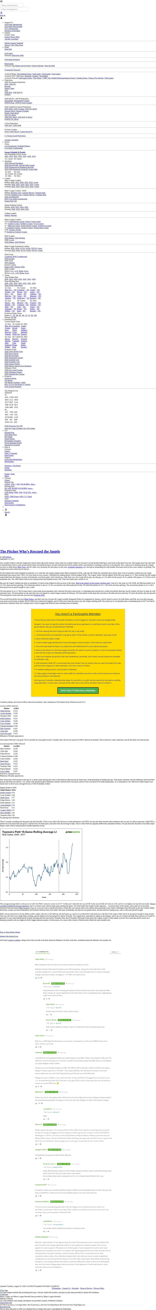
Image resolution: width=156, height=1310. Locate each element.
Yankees (8, 298)
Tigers (19, 294)
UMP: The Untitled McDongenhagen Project (59, 78)
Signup (7, 45)
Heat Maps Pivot (11, 435)
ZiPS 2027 (8, 125)
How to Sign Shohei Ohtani (10, 932)
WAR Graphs (9, 259)
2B (17, 315)
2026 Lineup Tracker (12, 364)
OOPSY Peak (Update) (23, 103)
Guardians (21, 290)
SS (20, 315)
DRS (16, 492)
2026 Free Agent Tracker (14, 370)
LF (26, 315)
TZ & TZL (27, 492)
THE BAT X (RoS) (25, 117)
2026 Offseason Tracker (13, 372)
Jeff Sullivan (6, 557)
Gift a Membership (11, 29)
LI (25, 497)
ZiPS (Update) (19, 109)
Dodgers (33, 305)
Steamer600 (9, 101)
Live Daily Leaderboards (14, 148)
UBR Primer (14, 497)
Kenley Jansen (5, 793)
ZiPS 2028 (17, 125)
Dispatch (28, 76)
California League (13, 228)
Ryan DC (58, 1007)
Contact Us (66, 1288)
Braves (7, 303)
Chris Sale (4, 731)
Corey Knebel (5, 723)
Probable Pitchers (23, 146)
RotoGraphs (9, 64)
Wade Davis (4, 798)
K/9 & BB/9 (22, 488)
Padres (32, 309)
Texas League (39, 224)
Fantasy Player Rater (12, 37)
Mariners (33, 296)
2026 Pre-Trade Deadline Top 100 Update (20, 428)
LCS (22, 248)
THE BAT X (17, 92)
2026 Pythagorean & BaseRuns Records (19, 167)
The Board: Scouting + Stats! (15, 382)
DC (15, 290)
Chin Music (37, 78)
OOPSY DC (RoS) (12, 119)
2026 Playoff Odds (11, 165)
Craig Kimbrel (5, 805)
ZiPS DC (12, 84)
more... (33, 484)
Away (26, 271)
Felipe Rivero (5, 711)
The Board (8, 380)
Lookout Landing (13, 940)
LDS (28, 248)
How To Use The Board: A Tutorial (17, 385)
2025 (6, 156)
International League (17, 222)
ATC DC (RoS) (10, 115)
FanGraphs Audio (25, 78)
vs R (16, 271)
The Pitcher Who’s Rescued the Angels (30, 551)
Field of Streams (38, 66)
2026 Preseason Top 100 (13, 426)
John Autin (56, 987)
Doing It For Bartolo (96, 78)
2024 (11, 156)
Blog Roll (8, 49)
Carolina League (27, 228)
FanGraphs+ (56, 74)
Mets (6, 307)
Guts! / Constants (11, 453)
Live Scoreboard (11, 146)
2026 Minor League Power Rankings (18, 366)
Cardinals (20, 305)
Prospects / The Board (13, 466)
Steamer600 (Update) (21, 101)
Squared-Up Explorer (12, 445)
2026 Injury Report (11, 354)
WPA (22, 497)
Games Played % (26, 132)
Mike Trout (21, 567)
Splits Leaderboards (12, 197)
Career (36, 182)
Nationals (8, 309)
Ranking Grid (16, 193)
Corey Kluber (5, 721)
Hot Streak (8, 437)
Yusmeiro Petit (39, 595)
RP (15, 317)
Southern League (26, 224)
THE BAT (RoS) (11, 117)
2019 (34, 156)
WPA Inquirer (10, 263)
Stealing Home (82, 78)
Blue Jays (8, 290)
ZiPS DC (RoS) (31, 109)
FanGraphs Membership (13, 25)
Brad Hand (4, 761)
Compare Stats (40, 193)
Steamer (7, 86)
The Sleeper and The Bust (21, 66)
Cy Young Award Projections (15, 136)
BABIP (14, 488)
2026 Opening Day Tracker (14, 374)
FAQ (12, 45)
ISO (18, 484)
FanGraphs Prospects (12, 60)
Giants (32, 307)
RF (32, 315)
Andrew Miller (5, 810)
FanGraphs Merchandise (13, 27)
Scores (7, 468)
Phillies (7, 311)
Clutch (29, 497)
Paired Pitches (10, 439)
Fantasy (35, 76)
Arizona (12, 230)
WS (17, 248)
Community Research (12, 70)
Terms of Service (86, 1288)
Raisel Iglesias (5, 718)
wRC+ (13, 484)
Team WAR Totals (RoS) (14, 285)
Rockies (33, 311)
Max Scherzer (5, 728)
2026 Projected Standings (14, 163)
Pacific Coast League (33, 222)
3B (23, 315)
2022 (20, 156)
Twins (19, 296)
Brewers (20, 303)
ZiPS (6, 84)
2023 (15, 156)
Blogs (7, 476)
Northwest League (44, 226)
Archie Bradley (5, 713)
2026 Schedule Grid (12, 360)
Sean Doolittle (5, 813)
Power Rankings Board (13, 443)
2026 (12, 182)
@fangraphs (56, 1288)
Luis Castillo (4, 771)
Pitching (14, 215)
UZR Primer (9, 492)
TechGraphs (46, 74)
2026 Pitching (20, 238)
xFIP (9, 488)
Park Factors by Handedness (15, 505)
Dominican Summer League (17, 232)
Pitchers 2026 (19, 267)
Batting (7, 215)
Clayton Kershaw (6, 726)
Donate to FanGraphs (12, 31)
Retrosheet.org (5, 1307)
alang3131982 (57, 1167)
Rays (7, 294)
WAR (7, 497)
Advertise (75, 1288)
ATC (6, 90)
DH (35, 315)
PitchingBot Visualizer (13, 441)
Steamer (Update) (22, 111)
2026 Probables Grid (12, 362)
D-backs (33, 303)
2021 (24, 156)
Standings (8, 470)
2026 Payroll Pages (12, 356)
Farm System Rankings (13, 387)
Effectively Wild (18, 55)
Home (21, 271)
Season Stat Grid (11, 201)
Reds (19, 311)
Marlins (7, 305)
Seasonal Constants (12, 501)
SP (12, 317)
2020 (29, 156)
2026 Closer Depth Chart (14, 352)
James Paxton (5, 764)
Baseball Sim (9, 433)
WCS (34, 248)
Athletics (33, 294)
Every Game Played (12, 132)
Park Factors (9, 455)
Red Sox (8, 296)
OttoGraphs (109, 78)
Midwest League (14, 226)
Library (7, 451)
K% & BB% (25, 484)
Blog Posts (19, 45)
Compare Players (28, 193)
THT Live (20, 76)
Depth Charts (9, 88)
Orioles (7, 292)
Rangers (33, 298)
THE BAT (8, 92)
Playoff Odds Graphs (26, 165)
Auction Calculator (11, 39)
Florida (18, 230)
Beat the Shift (50, 66)
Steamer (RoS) (10, 111)
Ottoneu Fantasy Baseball (14, 43)
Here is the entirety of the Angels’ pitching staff (93, 583)
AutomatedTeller (58, 1224)
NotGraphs (37, 74)
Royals (19, 292)
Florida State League (41, 228)
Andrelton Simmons (75, 567)
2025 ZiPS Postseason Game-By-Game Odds (21, 169)
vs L (12, 271)
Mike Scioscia (24, 908)
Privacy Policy (99, 1288)
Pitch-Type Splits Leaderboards (16, 199)
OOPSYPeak (9, 103)
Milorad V (56, 1112)
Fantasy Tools (10, 474)
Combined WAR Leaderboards (16, 257)
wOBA (7, 484)
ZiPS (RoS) (9, 109)
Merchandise (9, 462)
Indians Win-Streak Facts (9, 936)
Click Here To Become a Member (78, 690)
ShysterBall (43, 76)
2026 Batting (9, 238)
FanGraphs (9, 53)
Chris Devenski (6, 734)
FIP (6, 488)
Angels (32, 290)
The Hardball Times (24, 74)
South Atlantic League (29, 226)
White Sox (21, 298)
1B (14, 315)
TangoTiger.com (6, 1303)
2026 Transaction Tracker (14, 358)
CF (29, 315)
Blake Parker (29, 599)
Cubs (19, 307)
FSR (20, 492)
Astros (32, 292)
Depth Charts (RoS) (12, 113)
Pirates (19, 309)
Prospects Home (10, 378)
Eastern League (13, 224)
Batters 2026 (9, 267)
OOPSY (8, 95)
